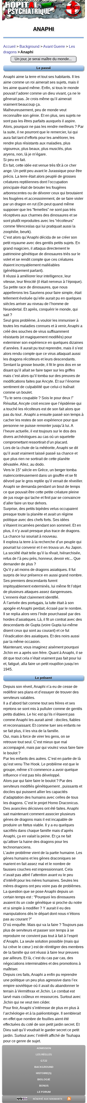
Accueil (9, 46)
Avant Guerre (54, 46)
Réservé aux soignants (47, 1099)
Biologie (43, 1079)
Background (29, 46)
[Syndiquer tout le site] (69, 1099)
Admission (44, 1048)
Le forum (44, 1092)
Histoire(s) (44, 1073)
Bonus (43, 1085)
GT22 (44, 1060)
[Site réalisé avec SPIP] (22, 1099)
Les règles (44, 1054)
